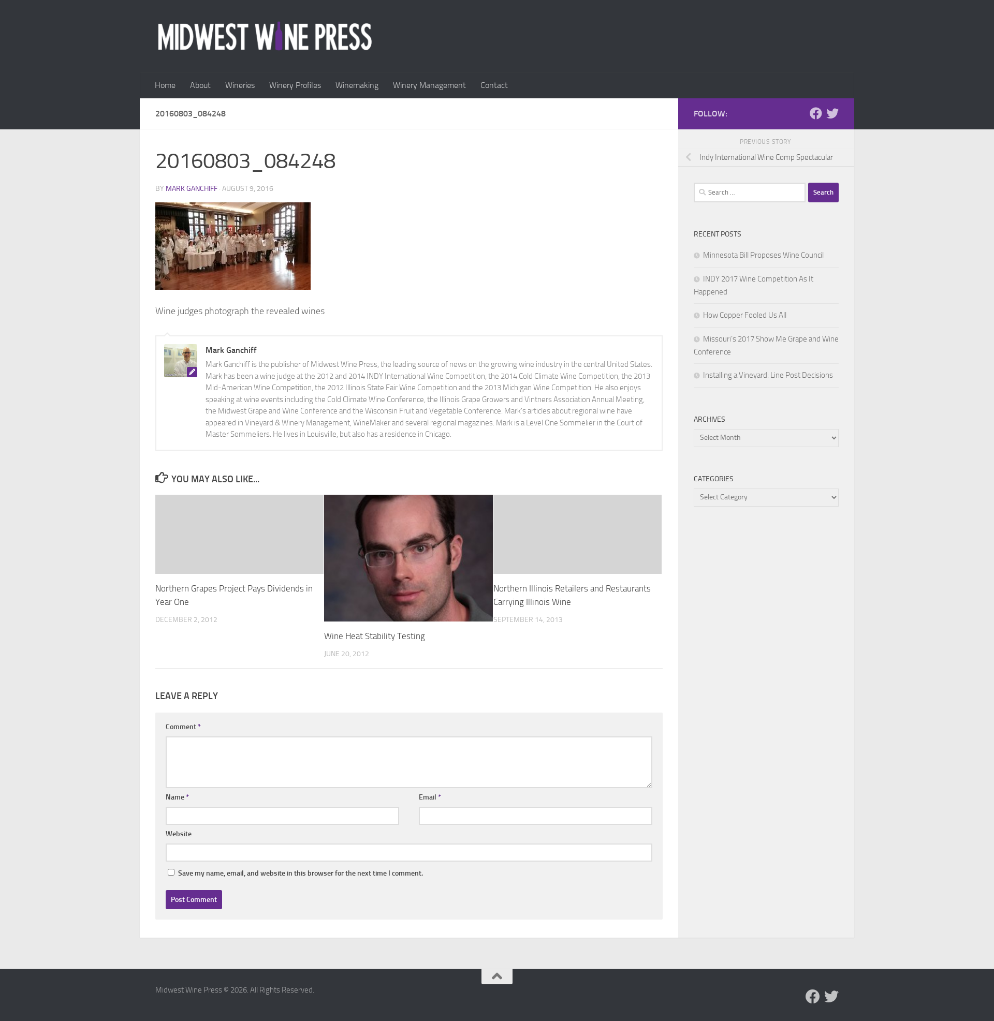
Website (179, 834)
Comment (183, 726)
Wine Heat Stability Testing (374, 636)
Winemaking (356, 85)
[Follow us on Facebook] (816, 113)
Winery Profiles (295, 85)
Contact (494, 85)
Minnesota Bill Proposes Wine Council (763, 255)
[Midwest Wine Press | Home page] (264, 36)
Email (430, 797)
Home (165, 85)
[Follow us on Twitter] (832, 113)
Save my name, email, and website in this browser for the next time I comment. (300, 873)
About (200, 85)
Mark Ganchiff (191, 188)
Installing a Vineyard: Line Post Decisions (768, 375)
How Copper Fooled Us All (744, 315)
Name (177, 797)
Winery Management (429, 85)
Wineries (240, 85)
